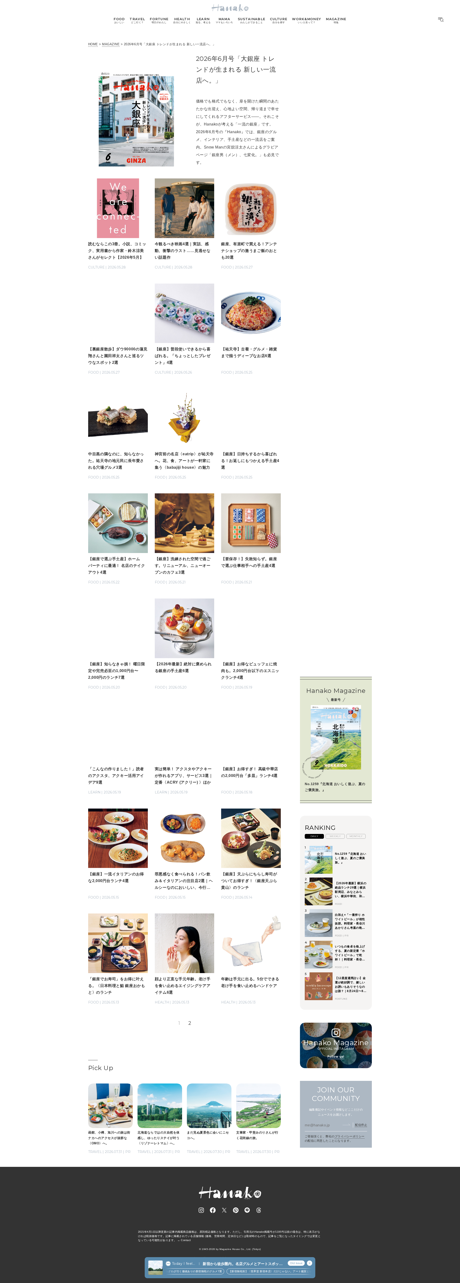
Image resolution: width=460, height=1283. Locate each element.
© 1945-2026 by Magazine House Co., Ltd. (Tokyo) (230, 1249)
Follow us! (336, 1056)
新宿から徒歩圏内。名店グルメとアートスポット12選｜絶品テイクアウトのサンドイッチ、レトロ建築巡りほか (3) (243, 1264)
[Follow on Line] (247, 1210)
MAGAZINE (111, 44)
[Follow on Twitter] (224, 1210)
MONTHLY (356, 836)
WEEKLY (335, 836)
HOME (93, 44)
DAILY (314, 836)
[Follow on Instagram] (201, 1210)
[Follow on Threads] (258, 1210)
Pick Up (100, 1068)
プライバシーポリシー (350, 1136)
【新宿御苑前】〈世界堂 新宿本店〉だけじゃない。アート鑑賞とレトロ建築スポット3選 (270, 1271)
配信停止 (361, 1125)
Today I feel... (183, 1263)
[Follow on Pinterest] (236, 1210)
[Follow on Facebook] (212, 1210)
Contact (186, 1240)
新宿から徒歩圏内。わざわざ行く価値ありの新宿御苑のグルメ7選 (168, 1271)
